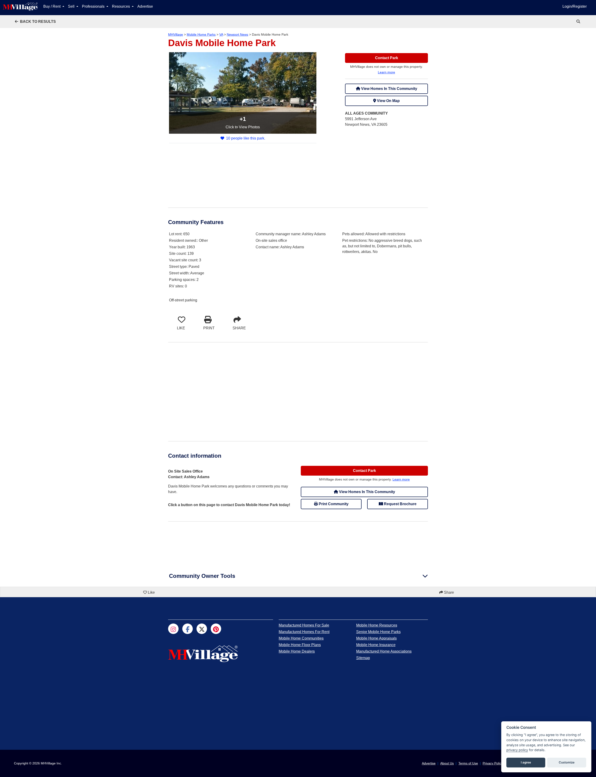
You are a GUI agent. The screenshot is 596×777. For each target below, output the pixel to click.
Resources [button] (121, 6)
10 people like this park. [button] (245, 138)
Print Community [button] (333, 504)
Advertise (145, 6)
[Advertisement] (386, 163)
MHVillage (175, 34)
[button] (35, 21)
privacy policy (517, 750)
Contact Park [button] (386, 58)
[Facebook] (187, 629)
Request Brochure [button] (400, 504)
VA (221, 34)
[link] (579, 21)
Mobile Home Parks (201, 34)
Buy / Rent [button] (52, 6)
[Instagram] (173, 629)
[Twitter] (201, 629)
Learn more (386, 72)
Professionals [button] (93, 6)
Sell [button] (71, 6)
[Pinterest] (216, 629)
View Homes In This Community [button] (388, 89)
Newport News (237, 34)
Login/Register (574, 6)
